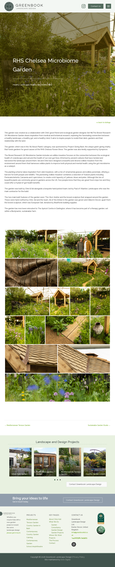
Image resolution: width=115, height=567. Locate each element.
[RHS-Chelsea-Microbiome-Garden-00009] (15, 331)
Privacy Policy (79, 557)
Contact (52, 543)
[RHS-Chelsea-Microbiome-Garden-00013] (31, 362)
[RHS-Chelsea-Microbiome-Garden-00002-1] (84, 247)
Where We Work (55, 535)
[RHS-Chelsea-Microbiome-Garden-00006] (60, 302)
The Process (54, 540)
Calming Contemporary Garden (32, 540)
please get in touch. (14, 533)
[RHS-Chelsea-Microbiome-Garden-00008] (100, 302)
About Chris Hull (55, 519)
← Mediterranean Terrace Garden (17, 425)
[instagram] (80, 544)
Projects (52, 538)
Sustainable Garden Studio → (99, 425)
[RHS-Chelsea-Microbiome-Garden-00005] (27, 302)
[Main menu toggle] (108, 6)
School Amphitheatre (35, 546)
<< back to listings (103, 122)
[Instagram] (83, 6)
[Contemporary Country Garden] (73, 462)
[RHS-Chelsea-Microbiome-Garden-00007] (80, 302)
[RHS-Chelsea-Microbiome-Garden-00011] (67, 331)
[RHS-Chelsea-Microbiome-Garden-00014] (84, 362)
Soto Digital (65, 560)
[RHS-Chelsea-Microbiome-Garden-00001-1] (31, 247)
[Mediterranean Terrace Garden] (24, 462)
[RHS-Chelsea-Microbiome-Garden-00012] (100, 331)
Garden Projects (57, 533)
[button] (95, 6)
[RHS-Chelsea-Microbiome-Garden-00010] (35, 331)
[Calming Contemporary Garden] (98, 462)
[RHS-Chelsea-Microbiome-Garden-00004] (84, 276)
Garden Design (57, 530)
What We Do (54, 522)
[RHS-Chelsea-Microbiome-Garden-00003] (31, 276)
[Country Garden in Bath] (48, 462)
